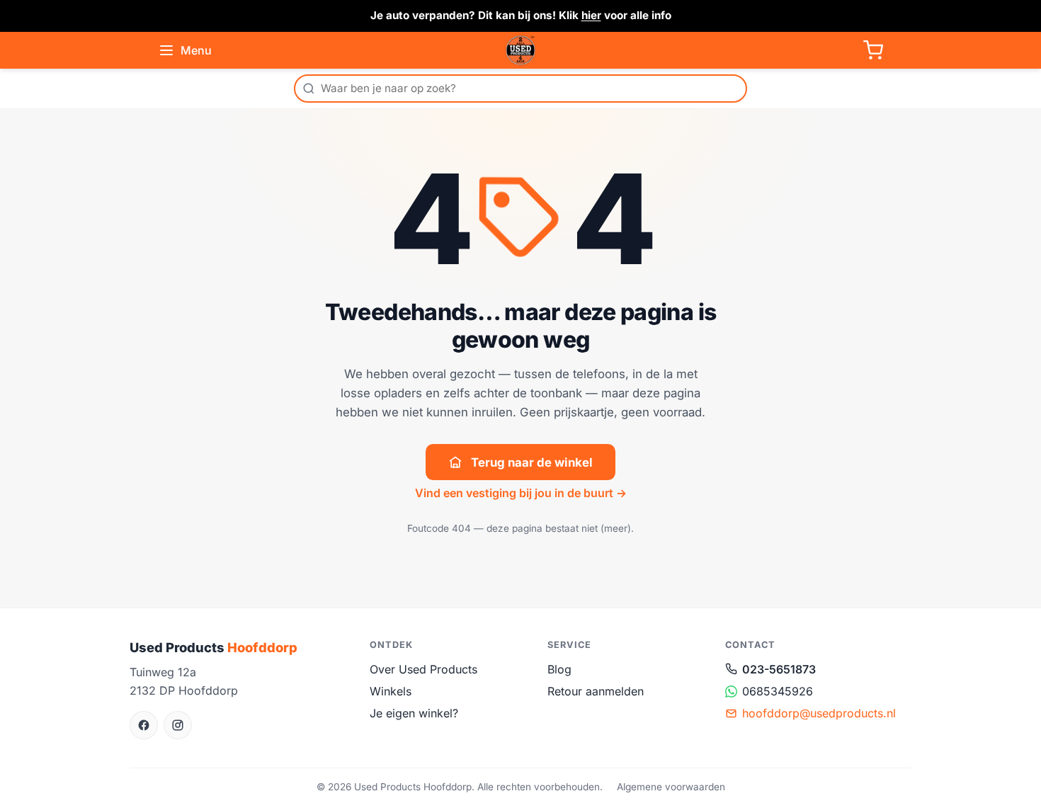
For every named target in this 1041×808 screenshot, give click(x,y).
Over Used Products (423, 669)
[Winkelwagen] (873, 50)
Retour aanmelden (595, 691)
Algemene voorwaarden (671, 786)
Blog (559, 669)
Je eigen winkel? (414, 713)
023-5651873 (779, 669)
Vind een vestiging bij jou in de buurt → (521, 493)
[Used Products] (520, 50)
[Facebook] (144, 725)
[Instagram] (178, 725)
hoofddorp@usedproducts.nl (819, 713)
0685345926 (777, 691)
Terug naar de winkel (532, 462)
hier (591, 15)
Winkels (390, 691)
